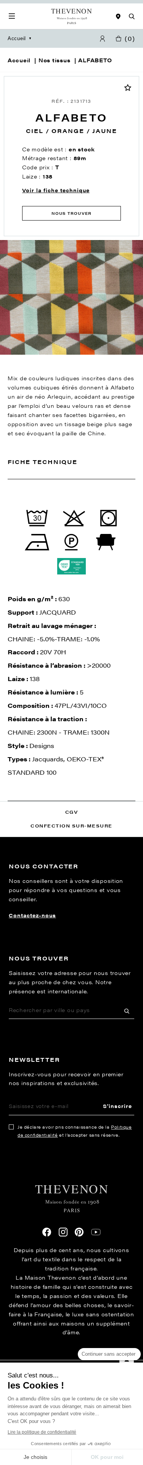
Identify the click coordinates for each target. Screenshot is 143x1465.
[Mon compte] (103, 38)
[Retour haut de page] (71, 1360)
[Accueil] (71, 16)
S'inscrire (117, 1106)
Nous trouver (71, 213)
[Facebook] (46, 1232)
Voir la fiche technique (56, 190)
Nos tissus (55, 60)
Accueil (17, 38)
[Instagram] (63, 1232)
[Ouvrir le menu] (12, 16)
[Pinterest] (79, 1232)
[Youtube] (96, 1232)
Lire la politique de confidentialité (42, 1432)
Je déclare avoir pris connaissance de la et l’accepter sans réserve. (75, 1131)
